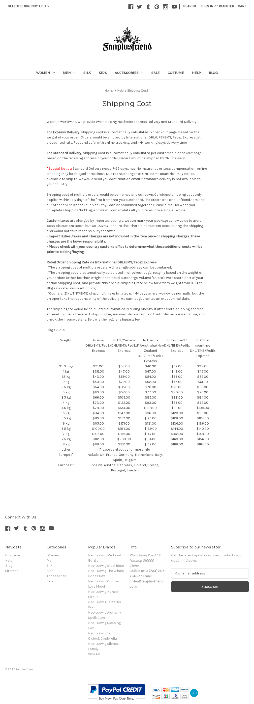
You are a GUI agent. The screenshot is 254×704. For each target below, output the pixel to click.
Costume (176, 72)
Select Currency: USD (27, 6)
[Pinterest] (156, 6)
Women (43, 72)
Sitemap (12, 571)
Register (226, 6)
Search (189, 6)
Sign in (207, 6)
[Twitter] (139, 6)
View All (94, 654)
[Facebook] (130, 6)
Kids (103, 72)
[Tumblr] (148, 6)
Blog (213, 72)
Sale (155, 72)
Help (196, 72)
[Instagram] (165, 6)
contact (117, 449)
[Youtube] (174, 6)
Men (67, 72)
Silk (87, 72)
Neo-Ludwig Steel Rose (106, 566)
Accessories (127, 72)
